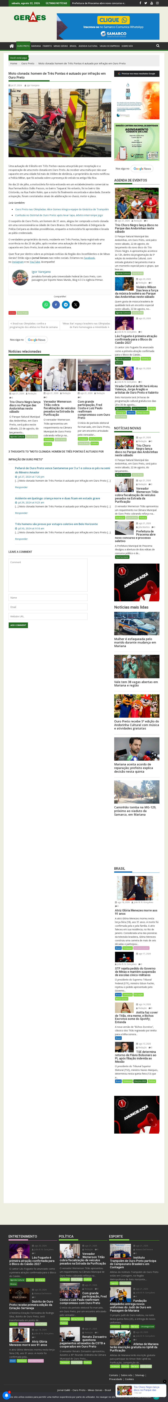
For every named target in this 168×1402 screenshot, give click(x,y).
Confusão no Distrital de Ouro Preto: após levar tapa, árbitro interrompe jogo (59, 215)
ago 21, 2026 (17, 393)
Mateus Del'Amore (43, 1293)
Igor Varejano (33, 85)
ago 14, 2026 (144, 1004)
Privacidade (115, 1379)
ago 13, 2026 (144, 1043)
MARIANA (36, 46)
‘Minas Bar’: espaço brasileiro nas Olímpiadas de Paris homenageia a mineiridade (86, 325)
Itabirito (131, 412)
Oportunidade (122, 557)
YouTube (35, 261)
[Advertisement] (136, 840)
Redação (32, 393)
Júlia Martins (144, 527)
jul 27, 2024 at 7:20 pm (31, 476)
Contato (113, 1375)
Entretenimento (141, 948)
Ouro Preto (23, 313)
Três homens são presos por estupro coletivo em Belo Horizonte (56, 524)
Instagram (18, 261)
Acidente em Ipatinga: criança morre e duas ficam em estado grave (57, 498)
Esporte (114, 1283)
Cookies (129, 1379)
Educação (138, 994)
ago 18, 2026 (123, 902)
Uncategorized (147, 1326)
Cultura (136, 358)
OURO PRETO (23, 46)
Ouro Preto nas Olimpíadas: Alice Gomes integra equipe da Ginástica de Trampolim (62, 209)
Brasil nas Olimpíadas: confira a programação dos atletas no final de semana (34, 325)
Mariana (134, 1326)
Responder (21, 487)
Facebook (89, 257)
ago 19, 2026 (144, 368)
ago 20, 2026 (144, 279)
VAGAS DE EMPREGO (110, 46)
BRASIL (73, 46)
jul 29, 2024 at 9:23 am (31, 502)
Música (119, 362)
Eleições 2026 (140, 1081)
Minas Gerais (95, 439)
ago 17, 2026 (144, 953)
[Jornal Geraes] (11, 45)
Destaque (49, 439)
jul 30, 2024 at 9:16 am (31, 528)
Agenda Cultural (88, 46)
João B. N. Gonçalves (126, 331)
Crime (12, 313)
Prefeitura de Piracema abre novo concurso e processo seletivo (108, 3)
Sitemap (139, 1375)
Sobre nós (126, 1375)
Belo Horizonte (139, 408)
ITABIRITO (47, 46)
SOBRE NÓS (127, 46)
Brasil (118, 948)
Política (48, 444)
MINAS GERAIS (61, 46)
